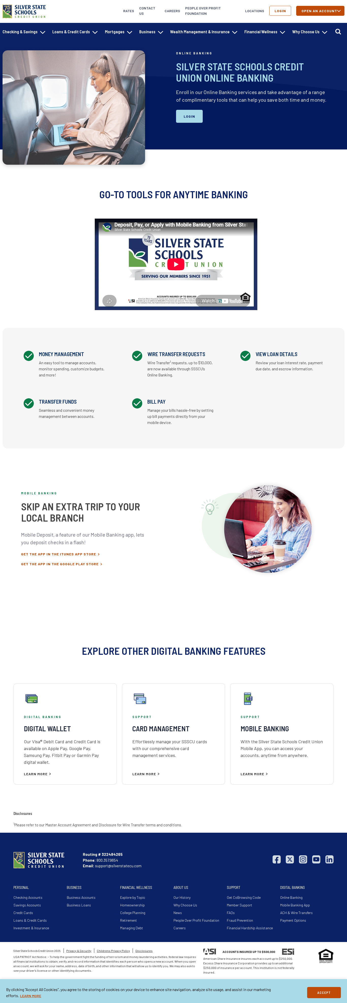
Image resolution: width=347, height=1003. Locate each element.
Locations (254, 11)
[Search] (338, 31)
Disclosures (144, 950)
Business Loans (79, 905)
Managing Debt (131, 928)
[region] (173, 991)
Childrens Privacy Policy (113, 950)
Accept (324, 992)
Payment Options (293, 920)
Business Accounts (81, 897)
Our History (182, 897)
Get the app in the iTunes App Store (58, 554)
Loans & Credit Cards (30, 920)
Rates (128, 11)
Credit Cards (23, 912)
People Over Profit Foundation (203, 11)
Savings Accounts (27, 905)
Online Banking (291, 897)
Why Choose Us (185, 905)
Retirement (128, 920)
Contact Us (147, 11)
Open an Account (319, 11)
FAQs (231, 912)
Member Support (239, 905)
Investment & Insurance (31, 928)
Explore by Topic (132, 897)
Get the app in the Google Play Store (60, 564)
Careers (172, 11)
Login (280, 11)
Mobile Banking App (295, 905)
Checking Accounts (27, 897)
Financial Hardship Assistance (250, 928)
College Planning (132, 912)
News (178, 912)
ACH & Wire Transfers (296, 912)
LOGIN (189, 116)
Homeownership (132, 905)
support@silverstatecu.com (118, 865)
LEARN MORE (30, 996)
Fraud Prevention (240, 920)
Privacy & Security (78, 950)
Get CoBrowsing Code (244, 897)
